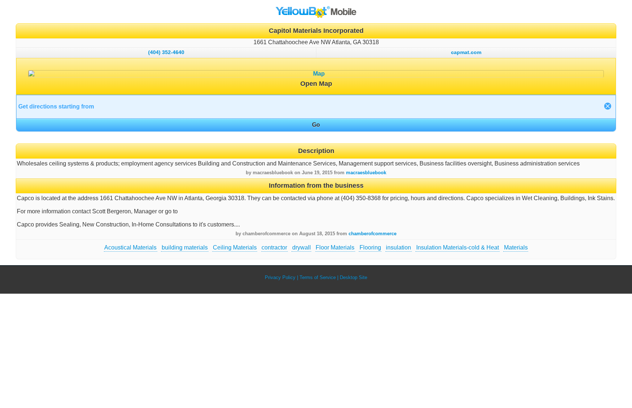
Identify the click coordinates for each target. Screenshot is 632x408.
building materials (185, 247)
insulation (398, 247)
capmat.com (466, 52)
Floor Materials (335, 247)
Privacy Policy (280, 277)
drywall (301, 247)
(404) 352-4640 (166, 52)
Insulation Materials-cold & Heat (457, 247)
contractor (274, 247)
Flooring (370, 247)
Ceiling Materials (235, 247)
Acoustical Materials (130, 247)
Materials (516, 247)
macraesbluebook (366, 172)
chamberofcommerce (372, 233)
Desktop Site (353, 277)
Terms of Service (318, 277)
